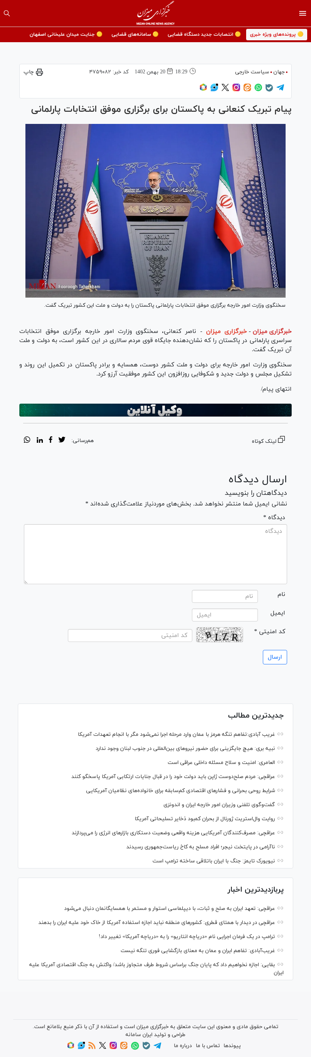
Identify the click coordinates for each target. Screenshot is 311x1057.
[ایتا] (247, 89)
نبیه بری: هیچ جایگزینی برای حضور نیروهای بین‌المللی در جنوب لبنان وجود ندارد (185, 748)
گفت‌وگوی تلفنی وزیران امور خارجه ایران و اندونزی (219, 804)
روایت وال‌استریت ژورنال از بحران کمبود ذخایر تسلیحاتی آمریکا (205, 818)
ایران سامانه (139, 1034)
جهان (279, 72)
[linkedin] (39, 440)
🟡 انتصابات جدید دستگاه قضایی (204, 34)
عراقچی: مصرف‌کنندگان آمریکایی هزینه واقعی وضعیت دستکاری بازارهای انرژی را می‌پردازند (173, 833)
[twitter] (61, 441)
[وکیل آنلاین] (155, 410)
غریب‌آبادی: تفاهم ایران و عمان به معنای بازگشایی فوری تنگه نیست (198, 950)
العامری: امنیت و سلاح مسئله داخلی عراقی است (221, 762)
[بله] (269, 90)
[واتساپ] (258, 89)
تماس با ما (208, 1045)
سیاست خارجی (252, 72)
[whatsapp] (27, 440)
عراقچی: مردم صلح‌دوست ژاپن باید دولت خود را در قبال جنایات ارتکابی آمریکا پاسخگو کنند (173, 776)
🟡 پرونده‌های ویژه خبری (276, 34)
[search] (7, 13)
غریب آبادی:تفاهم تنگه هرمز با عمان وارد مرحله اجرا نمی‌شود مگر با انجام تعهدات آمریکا (176, 734)
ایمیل (277, 613)
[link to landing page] (156, 13)
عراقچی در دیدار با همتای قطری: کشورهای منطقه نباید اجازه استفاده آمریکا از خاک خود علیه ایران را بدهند (156, 922)
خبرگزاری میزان (272, 331)
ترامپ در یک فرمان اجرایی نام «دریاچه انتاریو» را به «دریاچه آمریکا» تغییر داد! (187, 936)
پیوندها (232, 1045)
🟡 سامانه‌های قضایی (135, 34)
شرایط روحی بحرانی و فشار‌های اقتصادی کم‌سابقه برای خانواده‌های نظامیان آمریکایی (180, 790)
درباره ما (183, 1045)
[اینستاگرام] (236, 89)
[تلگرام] (280, 89)
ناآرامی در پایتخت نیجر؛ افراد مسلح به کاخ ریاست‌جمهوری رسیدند (200, 847)
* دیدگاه (274, 517)
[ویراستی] (214, 89)
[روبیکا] (203, 89)
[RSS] (92, 1047)
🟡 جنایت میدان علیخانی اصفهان (66, 34)
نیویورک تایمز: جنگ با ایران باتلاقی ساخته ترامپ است (213, 861)
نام (281, 594)
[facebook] (50, 440)
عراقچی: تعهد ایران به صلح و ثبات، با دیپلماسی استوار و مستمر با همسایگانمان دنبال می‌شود (169, 908)
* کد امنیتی (269, 632)
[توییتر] (225, 89)
